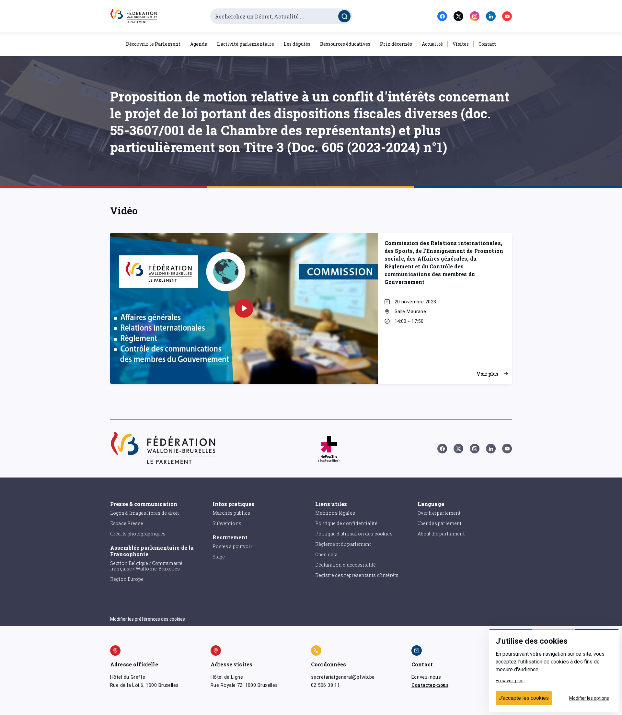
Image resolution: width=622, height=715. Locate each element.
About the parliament (441, 534)
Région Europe (127, 579)
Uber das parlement (440, 523)
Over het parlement (439, 513)
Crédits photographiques (138, 534)
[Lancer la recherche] (344, 16)
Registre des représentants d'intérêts (357, 575)
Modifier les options (589, 698)
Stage (219, 557)
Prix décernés (396, 44)
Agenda (198, 44)
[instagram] (474, 16)
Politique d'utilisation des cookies (354, 534)
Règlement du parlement (343, 544)
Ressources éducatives (345, 44)
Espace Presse (126, 523)
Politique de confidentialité (346, 523)
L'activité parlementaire (245, 44)
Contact (487, 44)
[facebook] (442, 16)
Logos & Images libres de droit (144, 513)
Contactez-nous (429, 685)
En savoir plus (510, 680)
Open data (326, 554)
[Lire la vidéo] (244, 308)
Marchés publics (231, 513)
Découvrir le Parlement (153, 44)
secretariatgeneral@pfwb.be (342, 677)
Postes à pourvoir (232, 546)
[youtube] (507, 16)
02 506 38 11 (325, 685)
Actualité (432, 44)
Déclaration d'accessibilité (345, 565)
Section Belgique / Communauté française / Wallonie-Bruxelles (146, 566)
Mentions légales (335, 513)
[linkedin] (491, 16)
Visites (461, 44)
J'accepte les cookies (524, 698)
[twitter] (458, 16)
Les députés (297, 44)
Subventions (227, 523)
